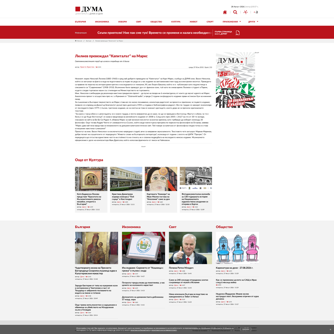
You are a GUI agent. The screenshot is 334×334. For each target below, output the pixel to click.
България (82, 227)
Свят (173, 227)
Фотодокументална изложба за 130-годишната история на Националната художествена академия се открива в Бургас (196, 199)
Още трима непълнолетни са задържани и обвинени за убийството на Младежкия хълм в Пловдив (96, 307)
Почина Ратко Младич (181, 268)
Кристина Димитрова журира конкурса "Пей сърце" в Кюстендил (123, 196)
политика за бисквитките (140, 330)
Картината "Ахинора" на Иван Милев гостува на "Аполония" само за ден (158, 196)
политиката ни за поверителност (164, 330)
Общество (224, 227)
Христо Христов (87, 67)
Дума (84, 207)
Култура (88, 41)
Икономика (131, 227)
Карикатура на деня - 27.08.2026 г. (234, 268)
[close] (330, 329)
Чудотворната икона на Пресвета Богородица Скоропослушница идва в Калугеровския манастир (96, 271)
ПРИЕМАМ (245, 329)
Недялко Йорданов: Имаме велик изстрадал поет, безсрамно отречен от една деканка (237, 296)
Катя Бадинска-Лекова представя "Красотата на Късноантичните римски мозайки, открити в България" (89, 199)
